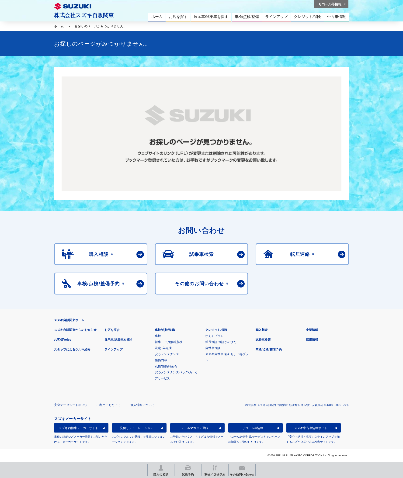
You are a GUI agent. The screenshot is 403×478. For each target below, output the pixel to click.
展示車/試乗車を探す (118, 339)
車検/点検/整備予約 (269, 349)
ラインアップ (113, 349)
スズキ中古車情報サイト (310, 428)
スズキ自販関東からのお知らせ (75, 330)
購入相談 (262, 330)
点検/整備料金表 (166, 366)
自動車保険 (212, 348)
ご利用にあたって (108, 405)
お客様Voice (62, 339)
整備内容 (161, 360)
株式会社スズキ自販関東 (84, 15)
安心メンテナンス (167, 354)
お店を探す (112, 330)
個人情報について (142, 405)
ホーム (59, 26)
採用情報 (312, 339)
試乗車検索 (263, 339)
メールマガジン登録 (194, 428)
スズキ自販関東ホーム (69, 320)
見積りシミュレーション (136, 428)
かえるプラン (214, 336)
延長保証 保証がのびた (220, 342)
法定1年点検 (163, 348)
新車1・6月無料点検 (168, 342)
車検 (158, 336)
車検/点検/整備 (165, 330)
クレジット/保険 (216, 330)
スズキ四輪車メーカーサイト (78, 428)
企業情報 (312, 330)
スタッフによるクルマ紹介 (72, 349)
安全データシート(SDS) (70, 405)
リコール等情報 (252, 428)
